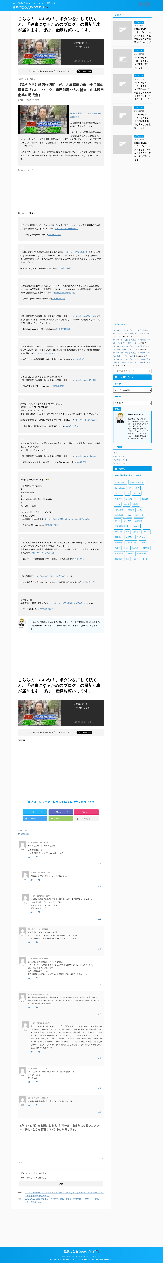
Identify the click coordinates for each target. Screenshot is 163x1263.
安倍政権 (127, 521)
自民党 (130, 553)
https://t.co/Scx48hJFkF (86, 380)
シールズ (118, 493)
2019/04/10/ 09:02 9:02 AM (38, 1098)
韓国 (127, 559)
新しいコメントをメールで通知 (33, 1173)
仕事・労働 (23, 830)
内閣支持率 (119, 510)
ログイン (116, 453)
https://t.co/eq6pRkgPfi (64, 292)
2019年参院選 (120, 482)
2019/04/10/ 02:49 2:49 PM (40, 1023)
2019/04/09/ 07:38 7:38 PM (41, 896)
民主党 (142, 543)
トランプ (136, 493)
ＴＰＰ (145, 559)
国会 (129, 515)
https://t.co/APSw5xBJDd (76, 252)
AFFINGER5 (109, 1259)
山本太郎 (136, 526)
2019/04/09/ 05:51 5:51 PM (40, 872)
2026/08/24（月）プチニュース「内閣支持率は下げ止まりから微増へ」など (142, 121)
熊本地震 (135, 548)
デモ (127, 493)
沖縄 (126, 548)
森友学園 (118, 543)
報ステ (117, 521)
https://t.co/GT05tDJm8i (64, 603)
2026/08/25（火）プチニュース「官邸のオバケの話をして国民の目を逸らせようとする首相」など (131, 333)
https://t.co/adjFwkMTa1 (54, 519)
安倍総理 (138, 521)
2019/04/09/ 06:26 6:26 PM (38, 959)
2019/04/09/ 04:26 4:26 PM (38, 842)
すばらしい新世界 (136, 482)
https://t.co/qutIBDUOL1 (48, 353)
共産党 (126, 504)
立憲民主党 (119, 553)
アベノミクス (134, 488)
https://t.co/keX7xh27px (86, 420)
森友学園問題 (131, 543)
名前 (21, 1162)
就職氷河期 (25, 834)
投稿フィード (118, 456)
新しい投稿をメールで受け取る (33, 1178)
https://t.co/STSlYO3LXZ (43, 553)
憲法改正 (136, 532)
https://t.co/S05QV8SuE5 (66, 228)
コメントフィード (120, 460)
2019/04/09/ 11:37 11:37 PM (38, 1068)
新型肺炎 (118, 537)
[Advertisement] (61, 190)
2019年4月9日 (54, 234)
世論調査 (145, 499)
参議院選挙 (119, 515)
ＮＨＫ (135, 559)
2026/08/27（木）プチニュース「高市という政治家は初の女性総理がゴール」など (142, 36)
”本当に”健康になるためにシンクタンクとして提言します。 (81, 1256)
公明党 (117, 504)
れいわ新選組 (120, 488)
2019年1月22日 (88, 582)
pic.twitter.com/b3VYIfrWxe (77, 519)
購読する (122, 469)
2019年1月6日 (78, 559)
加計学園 (131, 510)
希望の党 (118, 532)
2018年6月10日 (51, 525)
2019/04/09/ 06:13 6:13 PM (38, 929)
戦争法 (146, 532)
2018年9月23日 (46, 609)
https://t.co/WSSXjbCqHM (46, 576)
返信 (99, 863)
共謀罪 (135, 504)
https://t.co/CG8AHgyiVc (86, 316)
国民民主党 (139, 515)
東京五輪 (129, 537)
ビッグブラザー (132, 499)
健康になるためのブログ (29, 7)
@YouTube (63, 576)
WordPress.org (119, 463)
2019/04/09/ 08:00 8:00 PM (38, 994)
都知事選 (118, 559)
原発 (140, 510)
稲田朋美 (146, 548)
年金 (127, 532)
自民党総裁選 (142, 553)
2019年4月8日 (78, 359)
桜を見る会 (141, 537)
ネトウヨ (118, 499)
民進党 (117, 548)
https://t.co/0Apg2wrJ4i (85, 456)
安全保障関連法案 (121, 526)
